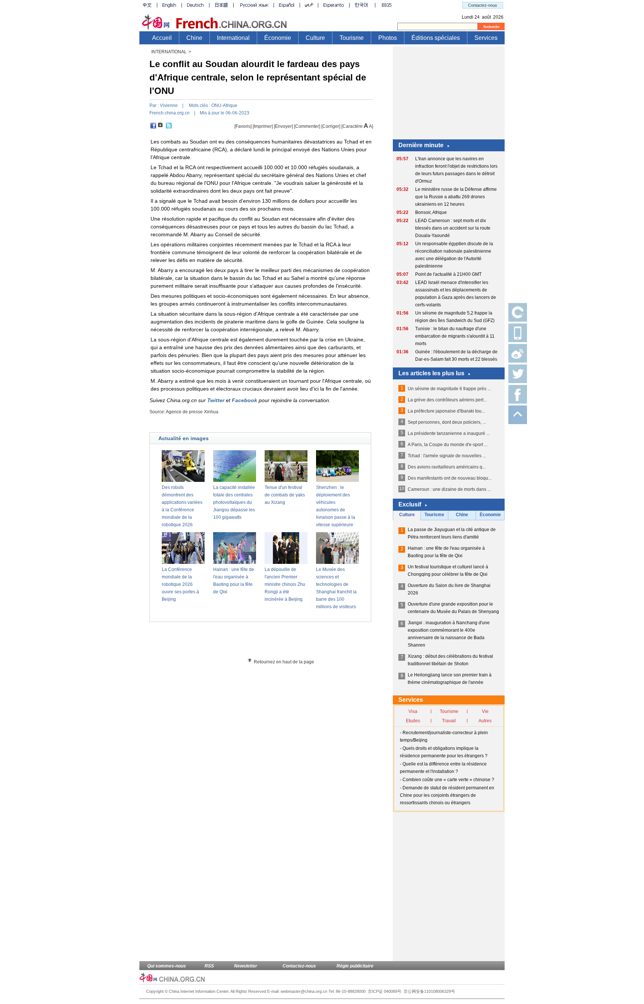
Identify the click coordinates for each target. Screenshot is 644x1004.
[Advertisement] (274, 642)
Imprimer (263, 126)
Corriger (330, 126)
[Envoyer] (283, 126)
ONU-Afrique (224, 105)
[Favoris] (243, 126)
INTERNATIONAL (169, 51)
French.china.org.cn (169, 113)
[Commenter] (307, 126)
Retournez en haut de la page (284, 661)
